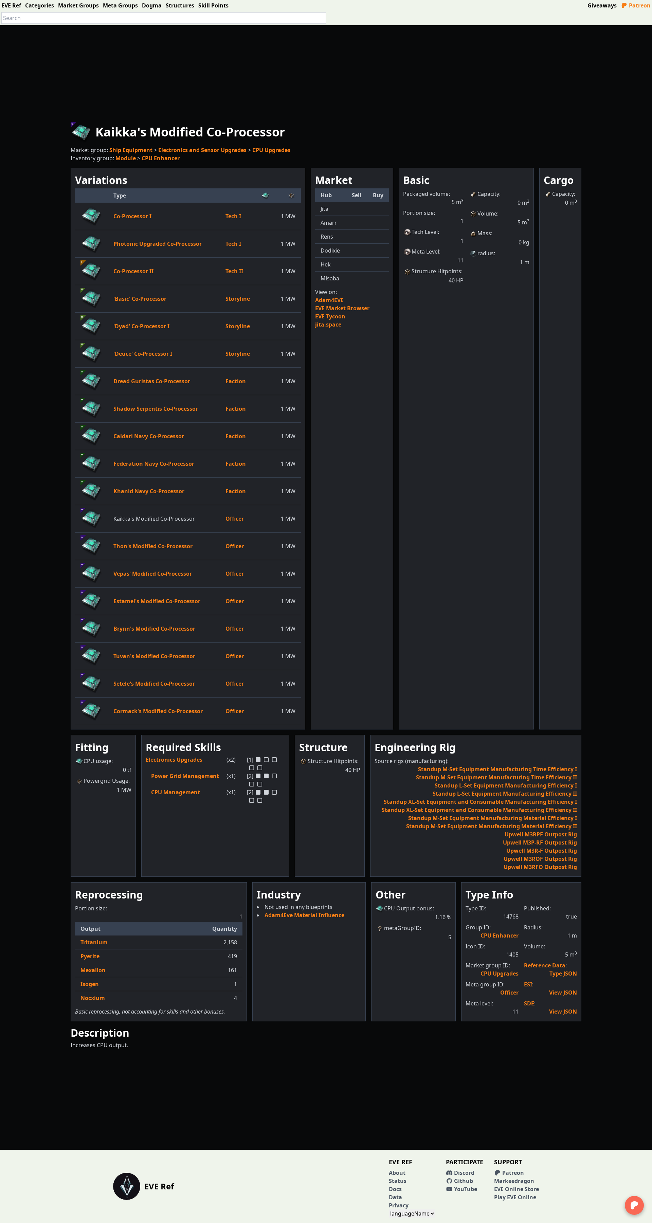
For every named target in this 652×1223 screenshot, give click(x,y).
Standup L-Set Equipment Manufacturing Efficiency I (506, 785)
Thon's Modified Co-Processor (153, 546)
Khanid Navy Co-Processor (148, 491)
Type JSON (563, 973)
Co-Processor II (133, 271)
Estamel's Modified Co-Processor (156, 601)
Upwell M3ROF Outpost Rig (540, 859)
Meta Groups (120, 5)
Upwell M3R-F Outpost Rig (541, 850)
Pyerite (89, 956)
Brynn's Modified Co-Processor (154, 628)
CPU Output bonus (408, 908)
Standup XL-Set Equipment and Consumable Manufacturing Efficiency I (480, 801)
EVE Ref (11, 5)
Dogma (152, 5)
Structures (180, 5)
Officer (234, 518)
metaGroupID (402, 928)
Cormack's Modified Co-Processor (158, 711)
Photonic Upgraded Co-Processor (157, 243)
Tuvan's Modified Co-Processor (154, 656)
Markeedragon (514, 1181)
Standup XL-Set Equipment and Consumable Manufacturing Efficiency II (479, 810)
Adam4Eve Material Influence (304, 915)
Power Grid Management (185, 776)
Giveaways (602, 5)
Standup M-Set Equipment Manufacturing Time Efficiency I (497, 769)
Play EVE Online (515, 1197)
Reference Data (544, 965)
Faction (235, 381)
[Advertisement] (326, 72)
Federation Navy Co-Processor (153, 463)
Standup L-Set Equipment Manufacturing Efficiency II (505, 793)
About (397, 1172)
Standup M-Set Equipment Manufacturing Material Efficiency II (491, 826)
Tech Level (425, 232)
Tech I (233, 216)
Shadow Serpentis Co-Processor (155, 408)
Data (395, 1197)
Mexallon (93, 970)
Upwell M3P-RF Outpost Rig (540, 842)
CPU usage (97, 761)
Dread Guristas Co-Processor (151, 381)
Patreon (639, 5)
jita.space (328, 324)
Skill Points (213, 5)
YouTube (465, 1189)
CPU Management (175, 792)
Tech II (234, 271)
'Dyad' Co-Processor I (141, 326)
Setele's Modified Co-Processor (154, 683)
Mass (484, 233)
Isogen (89, 984)
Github (463, 1181)
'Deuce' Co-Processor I (142, 353)
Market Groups (78, 5)
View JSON (563, 992)
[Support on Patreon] (634, 1205)
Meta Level (425, 251)
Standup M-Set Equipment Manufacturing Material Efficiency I (492, 818)
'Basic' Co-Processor (139, 298)
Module (125, 158)
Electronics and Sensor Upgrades (202, 150)
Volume (487, 213)
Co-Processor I (132, 216)
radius (485, 253)
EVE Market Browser (342, 308)
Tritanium (94, 942)
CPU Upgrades (271, 150)
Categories (39, 5)
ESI (528, 984)
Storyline (237, 298)
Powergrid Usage (106, 780)
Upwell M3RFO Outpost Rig (540, 867)
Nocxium (92, 998)
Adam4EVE (329, 300)
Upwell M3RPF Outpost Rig (541, 834)
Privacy (399, 1205)
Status (397, 1181)
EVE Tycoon (330, 316)
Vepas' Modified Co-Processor (152, 573)
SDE (529, 1003)
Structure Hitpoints (436, 271)
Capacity (488, 194)
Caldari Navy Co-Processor (148, 436)
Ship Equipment (130, 150)
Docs (395, 1189)
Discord (463, 1172)
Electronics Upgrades (174, 759)
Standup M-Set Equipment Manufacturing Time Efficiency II (496, 777)
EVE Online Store (516, 1189)
